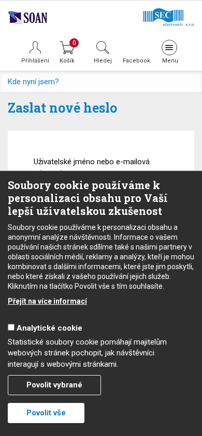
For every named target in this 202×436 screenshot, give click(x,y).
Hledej (103, 60)
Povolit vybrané (54, 385)
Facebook (136, 60)
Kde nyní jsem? (33, 81)
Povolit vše (46, 412)
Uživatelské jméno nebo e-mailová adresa (92, 167)
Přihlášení (35, 60)
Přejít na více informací (47, 301)
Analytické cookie (49, 328)
